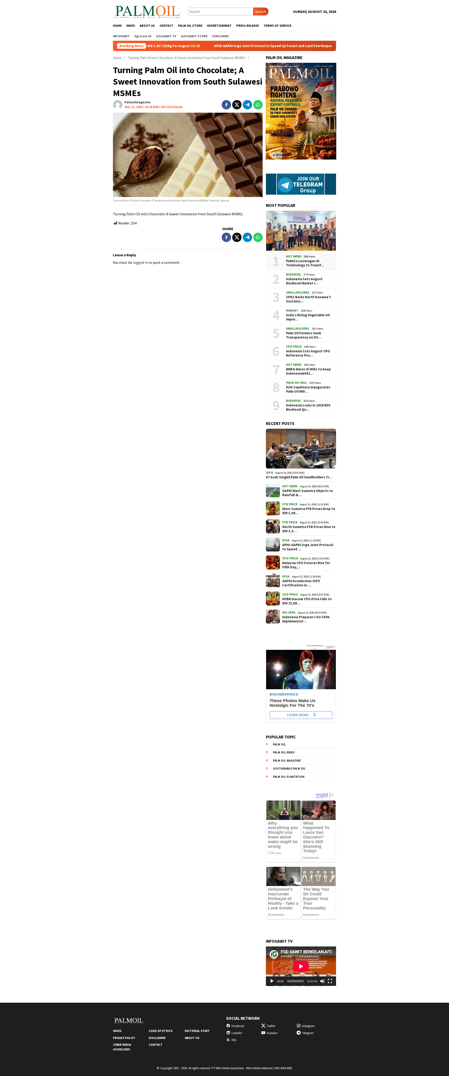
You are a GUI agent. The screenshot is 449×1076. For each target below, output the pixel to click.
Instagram (308, 1026)
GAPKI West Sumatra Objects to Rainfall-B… (307, 493)
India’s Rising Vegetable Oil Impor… (308, 317)
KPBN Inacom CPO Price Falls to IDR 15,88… (307, 601)
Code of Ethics (161, 1031)
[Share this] (226, 104)
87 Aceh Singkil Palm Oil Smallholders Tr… (299, 477)
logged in (140, 262)
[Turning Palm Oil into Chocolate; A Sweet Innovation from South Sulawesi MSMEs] (188, 155)
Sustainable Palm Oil (289, 769)
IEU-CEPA (288, 612)
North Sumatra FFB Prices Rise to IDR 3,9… (308, 529)
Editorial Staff (197, 1031)
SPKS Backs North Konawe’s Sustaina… (308, 299)
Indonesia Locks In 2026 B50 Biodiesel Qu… (308, 407)
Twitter (271, 1026)
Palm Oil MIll (296, 382)
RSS (234, 1040)
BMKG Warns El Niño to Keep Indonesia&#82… (308, 371)
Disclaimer (157, 1038)
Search (260, 11)
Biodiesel (293, 274)
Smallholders (297, 292)
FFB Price (289, 504)
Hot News (293, 256)
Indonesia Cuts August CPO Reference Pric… (308, 353)
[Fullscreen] (330, 981)
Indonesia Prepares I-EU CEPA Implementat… (306, 619)
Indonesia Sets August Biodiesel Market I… (304, 281)
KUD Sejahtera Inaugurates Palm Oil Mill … (308, 389)
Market (292, 310)
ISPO (269, 472)
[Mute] (322, 981)
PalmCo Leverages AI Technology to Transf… (305, 263)
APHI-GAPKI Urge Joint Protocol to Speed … (307, 547)
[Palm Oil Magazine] (147, 11)
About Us (192, 1038)
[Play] (272, 981)
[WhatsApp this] (258, 104)
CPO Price (294, 346)
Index (117, 1031)
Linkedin (237, 1033)
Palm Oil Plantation (288, 777)
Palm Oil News (284, 752)
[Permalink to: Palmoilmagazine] (117, 104)
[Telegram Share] (247, 104)
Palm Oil (279, 744)
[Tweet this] (237, 104)
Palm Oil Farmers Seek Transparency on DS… (304, 335)
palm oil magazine (287, 761)
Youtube (272, 1033)
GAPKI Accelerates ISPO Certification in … (301, 583)
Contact (156, 1045)
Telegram (308, 1033)
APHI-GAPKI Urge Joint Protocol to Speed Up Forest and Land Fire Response (237, 46)
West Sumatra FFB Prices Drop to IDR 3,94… (308, 511)
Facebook (238, 1026)
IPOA (286, 540)
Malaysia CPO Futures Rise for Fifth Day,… (306, 565)
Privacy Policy (124, 1038)
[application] (301, 966)
